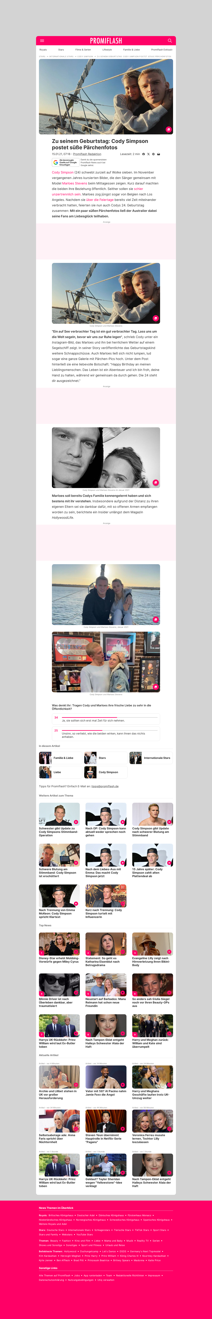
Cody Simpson (63, 172)
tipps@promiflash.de (105, 786)
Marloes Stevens (74, 183)
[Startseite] (106, 40)
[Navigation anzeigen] (42, 41)
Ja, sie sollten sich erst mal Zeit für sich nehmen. (93, 720)
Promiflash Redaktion (87, 154)
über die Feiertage (100, 200)
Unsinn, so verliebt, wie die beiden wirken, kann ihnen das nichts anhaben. (103, 735)
